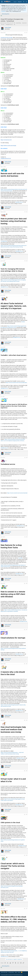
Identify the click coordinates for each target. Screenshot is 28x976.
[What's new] (23, 1)
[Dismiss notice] (26, 5)
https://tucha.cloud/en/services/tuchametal (17, 493)
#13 (26, 720)
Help (16, 972)
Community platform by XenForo (11, 974)
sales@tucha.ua (19, 202)
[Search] (26, 1)
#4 (26, 260)
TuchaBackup (4, 241)
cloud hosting (18, 23)
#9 (26, 536)
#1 (26, 32)
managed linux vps (9, 24)
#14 (26, 770)
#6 (26, 347)
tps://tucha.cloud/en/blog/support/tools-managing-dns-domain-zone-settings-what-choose (13, 280)
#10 (26, 583)
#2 (26, 166)
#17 (26, 908)
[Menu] (1, 1)
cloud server (24, 23)
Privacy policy (11, 972)
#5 (26, 295)
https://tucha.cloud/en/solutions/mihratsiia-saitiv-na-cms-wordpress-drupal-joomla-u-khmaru (13, 440)
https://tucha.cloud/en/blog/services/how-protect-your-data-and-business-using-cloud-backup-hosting (14, 246)
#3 (26, 211)
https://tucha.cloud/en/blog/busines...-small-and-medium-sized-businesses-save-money (12, 753)
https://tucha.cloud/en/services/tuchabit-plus (16, 382)
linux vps (2, 24)
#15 (26, 814)
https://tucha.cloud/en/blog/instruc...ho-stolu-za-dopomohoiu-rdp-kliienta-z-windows (14, 610)
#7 (26, 396)
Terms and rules (4, 972)
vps (14, 24)
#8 (26, 457)
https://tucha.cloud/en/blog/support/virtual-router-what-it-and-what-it (13, 799)
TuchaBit (20, 558)
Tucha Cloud (4, 23)
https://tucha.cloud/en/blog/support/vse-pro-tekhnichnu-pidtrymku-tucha (13, 326)
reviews (23, 321)
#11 (26, 629)
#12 (26, 663)
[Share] (25, 32)
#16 (26, 855)
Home (19, 972)
